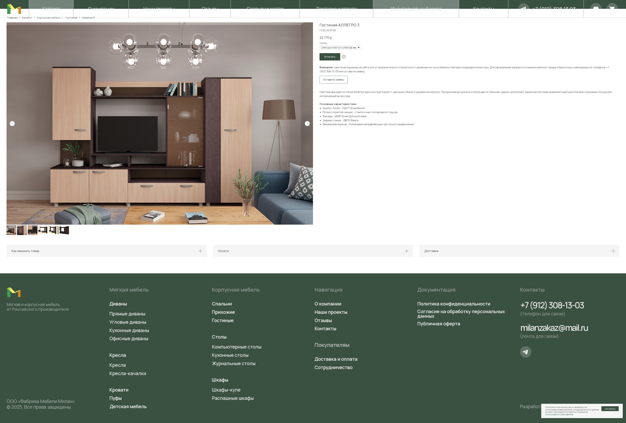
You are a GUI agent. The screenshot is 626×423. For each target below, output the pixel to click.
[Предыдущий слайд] (12, 123)
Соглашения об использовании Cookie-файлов (566, 413)
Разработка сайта (539, 406)
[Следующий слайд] (307, 123)
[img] (523, 9)
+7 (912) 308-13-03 (552, 305)
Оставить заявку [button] (333, 79)
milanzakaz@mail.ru (554, 327)
